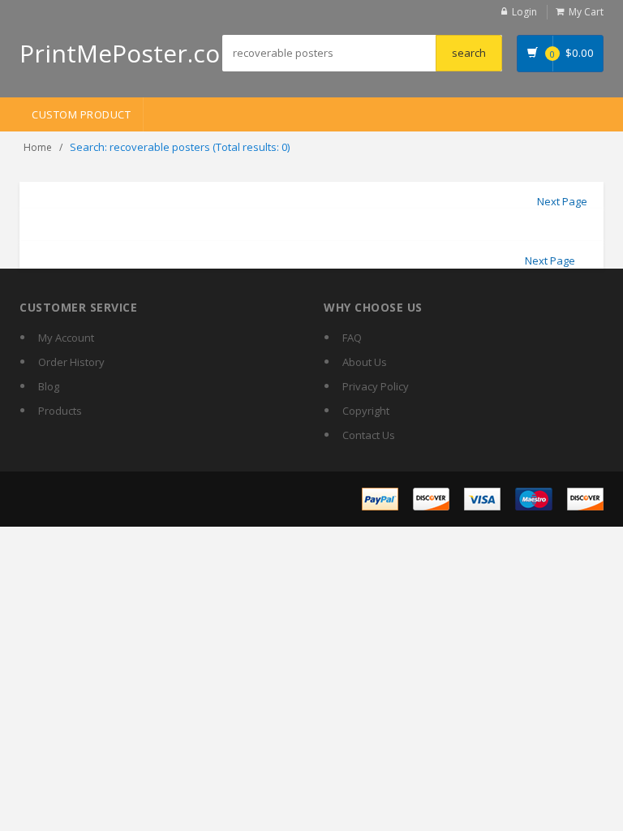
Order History (71, 362)
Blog (48, 386)
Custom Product (81, 114)
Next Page (562, 201)
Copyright (365, 410)
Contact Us (368, 435)
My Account (66, 337)
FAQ (352, 337)
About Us (364, 362)
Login (524, 12)
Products (60, 410)
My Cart (586, 12)
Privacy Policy (375, 386)
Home (38, 147)
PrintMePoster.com (131, 53)
